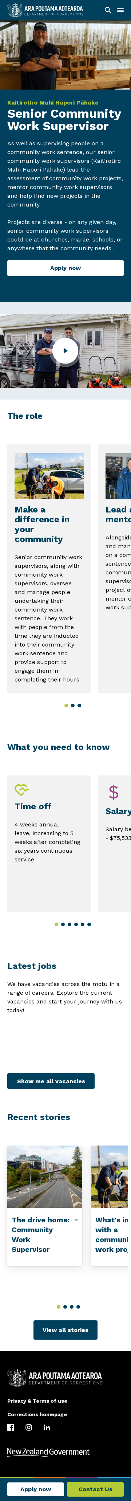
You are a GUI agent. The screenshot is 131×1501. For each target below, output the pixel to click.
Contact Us (95, 1489)
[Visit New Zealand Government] (65, 1452)
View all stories (65, 1330)
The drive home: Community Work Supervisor (41, 1234)
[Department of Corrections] (65, 1378)
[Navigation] (120, 10)
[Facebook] (10, 1427)
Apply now (65, 267)
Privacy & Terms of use (37, 1401)
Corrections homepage (37, 1414)
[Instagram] (28, 1427)
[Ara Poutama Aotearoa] (45, 10)
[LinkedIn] (47, 1427)
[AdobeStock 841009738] (44, 1177)
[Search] (108, 10)
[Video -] (65, 351)
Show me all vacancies (51, 1081)
